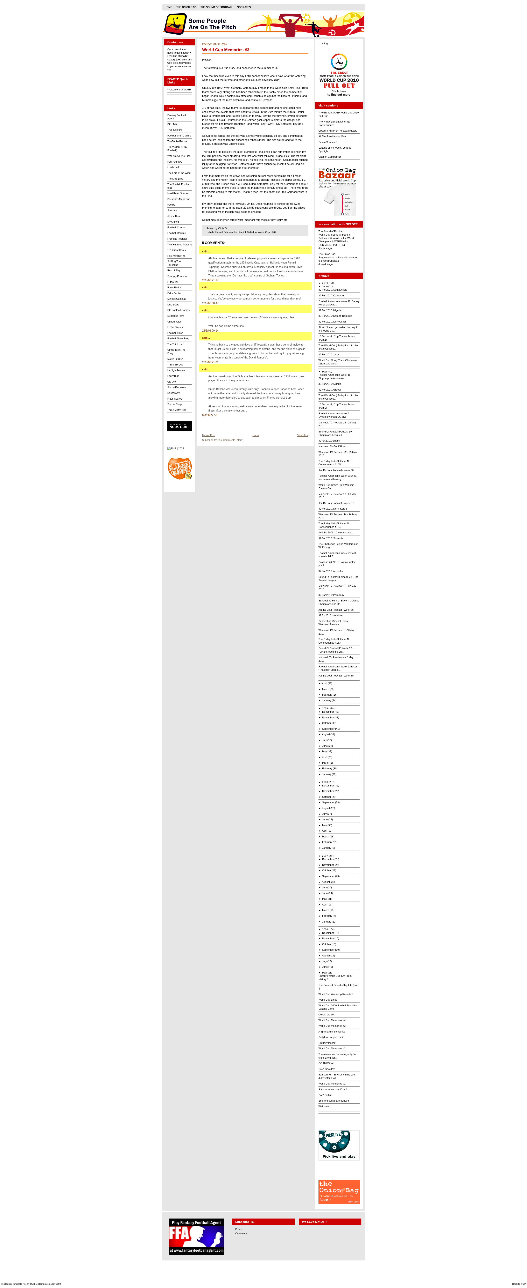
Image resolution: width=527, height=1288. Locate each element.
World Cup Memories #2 (332, 1048)
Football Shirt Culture (179, 135)
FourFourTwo (174, 161)
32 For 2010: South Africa (332, 289)
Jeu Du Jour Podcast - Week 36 (336, 609)
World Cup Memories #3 (225, 49)
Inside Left (173, 167)
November (328, 717)
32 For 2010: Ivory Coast (332, 321)
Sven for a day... (327, 1069)
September (328, 728)
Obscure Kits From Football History (337, 130)
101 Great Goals (176, 250)
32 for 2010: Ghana (329, 440)
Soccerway (173, 393)
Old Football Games (178, 310)
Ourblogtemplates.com (42, 1284)
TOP (523, 1284)
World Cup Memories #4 (332, 1020)
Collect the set (326, 1014)
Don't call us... (326, 1095)
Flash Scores (174, 398)
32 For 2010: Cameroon (331, 295)
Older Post (302, 435)
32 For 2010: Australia (330, 571)
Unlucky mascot (327, 1043)
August (326, 734)
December (328, 711)
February (327, 694)
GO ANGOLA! (325, 1063)
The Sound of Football (217, 7)
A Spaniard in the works (331, 1031)
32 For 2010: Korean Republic (335, 315)
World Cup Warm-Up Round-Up (336, 994)
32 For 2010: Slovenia (330, 538)
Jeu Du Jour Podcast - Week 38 (336, 470)
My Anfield (173, 221)
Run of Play (173, 270)
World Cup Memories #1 (332, 1083)
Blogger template (12, 1284)
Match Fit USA (175, 359)
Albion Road (174, 216)
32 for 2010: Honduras (331, 615)
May (324, 371)
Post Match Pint (176, 255)
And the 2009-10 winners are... (335, 532)
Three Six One (175, 364)
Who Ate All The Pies (178, 156)
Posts (238, 1229)
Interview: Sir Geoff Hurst (332, 446)
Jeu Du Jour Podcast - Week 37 (336, 503)
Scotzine (172, 210)
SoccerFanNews (176, 387)
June (325, 286)
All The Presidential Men (332, 136)
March (325, 689)
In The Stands (175, 327)
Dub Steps (173, 304)
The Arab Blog (175, 178)
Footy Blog (173, 376)
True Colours (174, 129)
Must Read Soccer (177, 193)
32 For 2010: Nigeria (330, 310)
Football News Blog (178, 338)
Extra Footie (174, 293)
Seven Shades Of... (329, 142)
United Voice (174, 321)
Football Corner (176, 227)
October (326, 723)
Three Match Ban (177, 410)
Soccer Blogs (174, 404)
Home (168, 7)
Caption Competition (330, 156)
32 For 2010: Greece (330, 389)
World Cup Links (327, 999)
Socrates (244, 7)
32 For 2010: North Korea (332, 508)
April (324, 683)
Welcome (323, 1106)
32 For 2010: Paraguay (331, 595)
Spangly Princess (177, 276)
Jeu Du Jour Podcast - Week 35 (336, 675)
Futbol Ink (172, 282)
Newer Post (208, 435)
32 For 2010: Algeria (329, 384)
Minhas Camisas (176, 298)
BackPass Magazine (178, 199)
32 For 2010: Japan (329, 354)
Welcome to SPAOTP (179, 89)
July (324, 740)
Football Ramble (176, 233)
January (326, 700)
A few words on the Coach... (333, 1089)
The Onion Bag (186, 7)
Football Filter (175, 333)
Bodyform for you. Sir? (330, 1037)
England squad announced (333, 1100)
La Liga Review (176, 370)
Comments (241, 1233)
